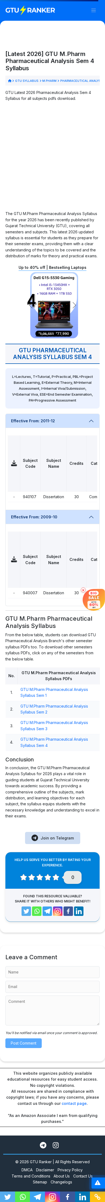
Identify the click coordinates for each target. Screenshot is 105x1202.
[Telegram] (47, 911)
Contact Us (83, 1176)
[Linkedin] (78, 911)
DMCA (27, 1170)
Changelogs (61, 1182)
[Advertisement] (52, 158)
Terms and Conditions (31, 1176)
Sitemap (40, 1182)
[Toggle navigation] (94, 10)
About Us (62, 1176)
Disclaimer (45, 1170)
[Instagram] (57, 911)
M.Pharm (49, 81)
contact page (74, 1103)
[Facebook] (68, 911)
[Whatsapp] (36, 911)
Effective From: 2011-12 (33, 421)
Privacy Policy (70, 1170)
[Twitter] (26, 911)
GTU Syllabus (26, 81)
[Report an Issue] (98, 1183)
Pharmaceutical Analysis (82, 81)
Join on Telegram (57, 838)
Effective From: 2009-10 (34, 517)
